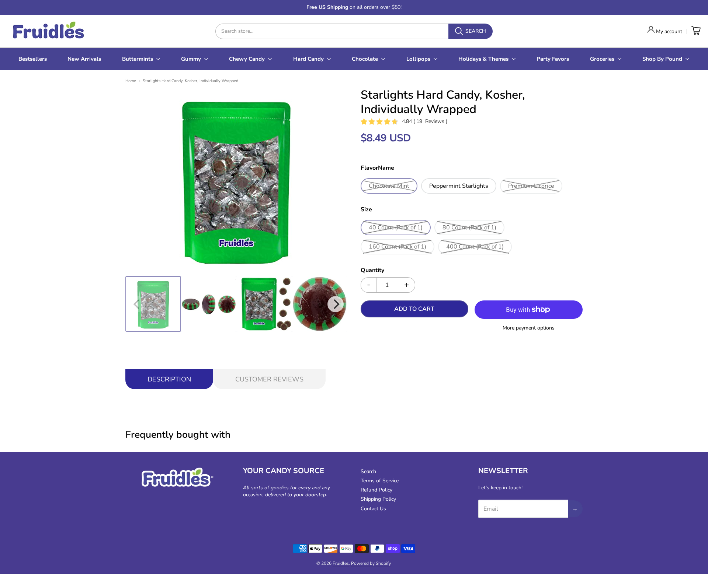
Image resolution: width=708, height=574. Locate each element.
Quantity (372, 270)
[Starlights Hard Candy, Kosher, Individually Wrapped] (153, 304)
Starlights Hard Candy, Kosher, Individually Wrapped (190, 81)
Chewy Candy (247, 59)
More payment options (529, 327)
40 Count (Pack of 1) (396, 227)
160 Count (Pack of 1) (397, 247)
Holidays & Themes (483, 59)
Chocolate (365, 59)
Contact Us (373, 508)
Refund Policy (376, 489)
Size (366, 210)
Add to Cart (414, 309)
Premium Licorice (531, 186)
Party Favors (553, 59)
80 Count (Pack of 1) (469, 227)
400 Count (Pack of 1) (475, 247)
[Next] (335, 304)
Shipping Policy (378, 499)
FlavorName (377, 168)
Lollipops (418, 59)
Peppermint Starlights (458, 186)
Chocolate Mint (389, 186)
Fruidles (341, 563)
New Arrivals (84, 59)
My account (669, 31)
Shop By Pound (662, 59)
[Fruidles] (47, 31)
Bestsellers (32, 59)
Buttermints (137, 59)
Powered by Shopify (371, 563)
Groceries (602, 59)
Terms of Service (380, 480)
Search (368, 471)
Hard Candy (308, 59)
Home (130, 81)
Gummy (191, 59)
